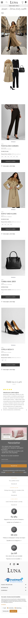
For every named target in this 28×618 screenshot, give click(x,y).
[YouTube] (18, 564)
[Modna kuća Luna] (14, 2)
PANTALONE (3, 148)
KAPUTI (2, 215)
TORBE (2, 283)
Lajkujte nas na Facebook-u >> (14, 522)
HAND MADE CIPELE (14, 6)
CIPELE (2, 351)
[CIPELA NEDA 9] (13, 326)
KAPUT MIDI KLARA (8, 214)
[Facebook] (10, 564)
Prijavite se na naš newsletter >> (14, 558)
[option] (14, 6)
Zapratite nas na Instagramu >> (14, 540)
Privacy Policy (8, 472)
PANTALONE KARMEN (9, 146)
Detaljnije (13, 141)
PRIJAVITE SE (14, 466)
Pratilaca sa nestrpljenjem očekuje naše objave (14, 537)
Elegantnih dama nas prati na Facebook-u (14, 519)
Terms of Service (19, 472)
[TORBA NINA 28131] (13, 258)
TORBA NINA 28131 (8, 282)
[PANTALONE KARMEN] (13, 122)
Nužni (5, 608)
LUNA (2, 144)
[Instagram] (14, 564)
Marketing (18, 608)
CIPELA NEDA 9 (7, 349)
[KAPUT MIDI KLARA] (13, 190)
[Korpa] (25, 1)
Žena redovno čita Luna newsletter (14, 556)
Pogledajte (14, 483)
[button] (6, 2)
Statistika (11, 608)
